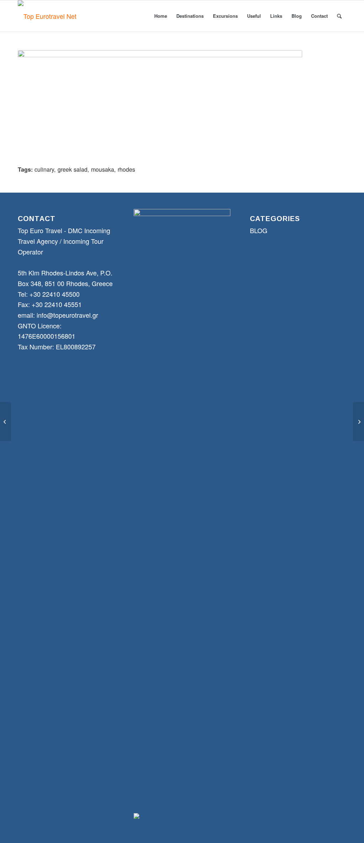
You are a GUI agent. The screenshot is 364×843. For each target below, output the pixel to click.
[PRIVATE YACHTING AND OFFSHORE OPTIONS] (358, 421)
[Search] (339, 16)
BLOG (258, 230)
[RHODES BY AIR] (5, 421)
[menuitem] (161, 16)
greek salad (72, 169)
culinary (44, 169)
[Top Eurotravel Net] (47, 16)
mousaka (102, 169)
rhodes (126, 169)
